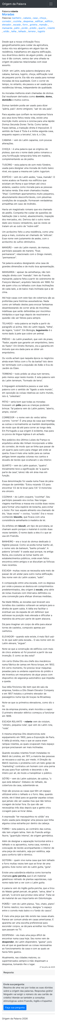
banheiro (16, 17)
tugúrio (41, 31)
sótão (6, 31)
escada (17, 24)
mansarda (7, 28)
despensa (28, 21)
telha (13, 31)
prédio (33, 28)
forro (25, 24)
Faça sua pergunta (15, 1007)
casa (35, 17)
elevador (6, 24)
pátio (17, 28)
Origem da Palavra (14, 4)
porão (25, 28)
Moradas (8, 14)
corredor (6, 21)
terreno (32, 31)
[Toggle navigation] (51, 4)
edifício (49, 21)
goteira (33, 24)
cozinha (17, 21)
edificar (39, 21)
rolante (51, 28)
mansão (43, 24)
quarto (42, 28)
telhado (22, 31)
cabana (27, 17)
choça (43, 17)
